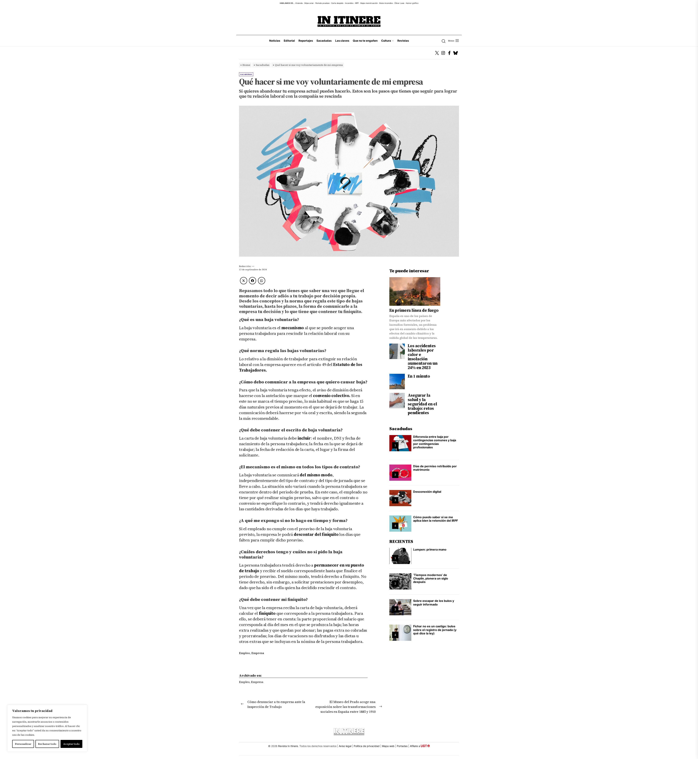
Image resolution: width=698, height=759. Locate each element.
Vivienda (299, 3)
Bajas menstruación (369, 3)
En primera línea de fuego (414, 310)
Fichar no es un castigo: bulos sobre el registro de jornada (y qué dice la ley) (434, 629)
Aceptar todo (71, 744)
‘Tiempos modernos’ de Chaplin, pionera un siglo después (430, 578)
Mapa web (388, 746)
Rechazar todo (47, 744)
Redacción (245, 266)
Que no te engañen (365, 40)
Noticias (274, 40)
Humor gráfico (412, 3)
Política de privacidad (367, 746)
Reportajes (305, 40)
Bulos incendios (386, 3)
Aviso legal (345, 746)
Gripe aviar (309, 3)
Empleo (244, 653)
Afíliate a (415, 746)
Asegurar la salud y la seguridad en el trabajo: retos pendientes (422, 403)
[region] (47, 728)
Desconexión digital (427, 491)
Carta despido (337, 3)
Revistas (403, 40)
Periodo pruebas (322, 3)
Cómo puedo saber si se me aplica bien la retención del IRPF (435, 518)
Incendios (349, 3)
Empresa (257, 653)
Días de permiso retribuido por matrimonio (435, 467)
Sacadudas (324, 40)
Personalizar (23, 744)
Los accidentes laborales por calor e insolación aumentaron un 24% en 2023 (423, 356)
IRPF (357, 3)
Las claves (342, 40)
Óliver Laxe (399, 3)
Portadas (402, 746)
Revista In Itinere (288, 746)
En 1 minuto (419, 376)
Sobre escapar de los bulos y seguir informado (433, 602)
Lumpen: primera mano (429, 549)
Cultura (386, 40)
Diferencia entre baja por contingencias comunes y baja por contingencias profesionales (434, 442)
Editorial (289, 40)
